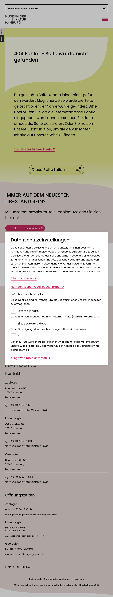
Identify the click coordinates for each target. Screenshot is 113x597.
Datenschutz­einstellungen (40, 240)
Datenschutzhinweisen (86, 271)
